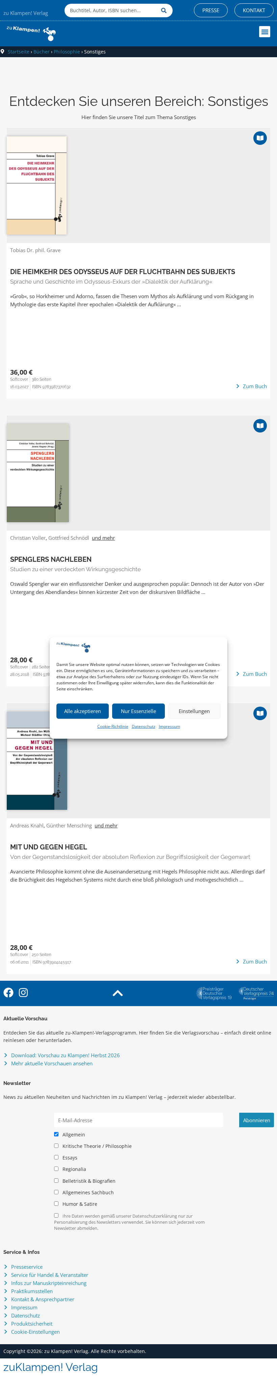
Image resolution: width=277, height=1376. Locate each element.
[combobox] (111, 10)
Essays (69, 1158)
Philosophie (67, 51)
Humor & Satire (79, 1204)
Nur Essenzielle (138, 711)
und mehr (103, 537)
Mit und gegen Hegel (48, 847)
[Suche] (165, 10)
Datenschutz (143, 726)
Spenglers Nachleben (51, 559)
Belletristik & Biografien (88, 1181)
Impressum (169, 726)
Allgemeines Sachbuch (87, 1193)
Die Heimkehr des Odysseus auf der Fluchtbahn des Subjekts (122, 272)
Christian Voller (28, 537)
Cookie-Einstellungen (35, 1331)
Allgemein (73, 1135)
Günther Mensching (69, 825)
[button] (264, 31)
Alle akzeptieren (82, 711)
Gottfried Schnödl (68, 537)
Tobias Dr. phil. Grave (35, 250)
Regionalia (73, 1169)
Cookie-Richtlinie (112, 726)
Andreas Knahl (27, 825)
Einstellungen (194, 711)
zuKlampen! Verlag (50, 1367)
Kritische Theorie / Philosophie (96, 1146)
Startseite (18, 51)
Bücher (41, 51)
